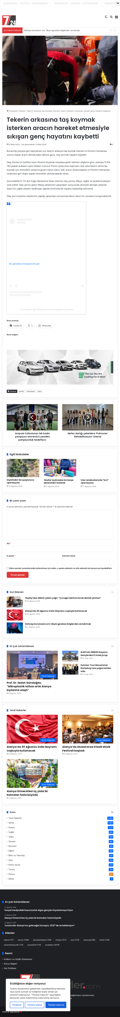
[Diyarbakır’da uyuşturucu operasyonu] (23, 468)
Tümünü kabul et (56, 1005)
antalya (60, 940)
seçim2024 (34, 945)
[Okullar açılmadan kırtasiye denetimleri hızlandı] (60, 468)
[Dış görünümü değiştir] (106, 16)
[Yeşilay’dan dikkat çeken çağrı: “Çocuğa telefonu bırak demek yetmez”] (15, 602)
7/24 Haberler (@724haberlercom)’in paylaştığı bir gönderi (46, 309)
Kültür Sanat (14, 865)
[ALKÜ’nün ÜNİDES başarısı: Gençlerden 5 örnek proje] (70, 656)
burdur (21, 391)
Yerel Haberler (15, 818)
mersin (104, 940)
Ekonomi (12, 846)
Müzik (11, 879)
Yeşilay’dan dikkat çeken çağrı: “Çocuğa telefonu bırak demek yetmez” (63, 598)
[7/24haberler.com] (9, 20)
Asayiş (22, 111)
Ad (9, 543)
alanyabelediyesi (42, 940)
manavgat (89, 940)
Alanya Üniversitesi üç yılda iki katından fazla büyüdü (27, 793)
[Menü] (116, 16)
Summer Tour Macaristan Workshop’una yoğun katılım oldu (95, 668)
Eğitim (11, 851)
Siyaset (12, 841)
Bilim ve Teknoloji (16, 855)
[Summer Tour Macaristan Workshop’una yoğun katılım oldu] (70, 669)
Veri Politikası (10, 968)
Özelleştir (16, 1005)
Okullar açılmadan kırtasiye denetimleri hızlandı (58, 481)
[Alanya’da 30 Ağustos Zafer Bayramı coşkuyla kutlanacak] (15, 614)
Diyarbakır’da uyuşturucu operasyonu (20, 481)
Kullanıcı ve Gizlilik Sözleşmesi (18, 959)
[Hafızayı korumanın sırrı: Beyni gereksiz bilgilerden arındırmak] (15, 627)
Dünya (11, 874)
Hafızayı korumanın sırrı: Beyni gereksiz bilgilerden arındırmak (52, 30)
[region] (38, 995)
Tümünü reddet (34, 1005)
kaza (39, 391)
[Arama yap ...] (111, 16)
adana (9, 940)
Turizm (11, 869)
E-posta (11, 556)
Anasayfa (12, 111)
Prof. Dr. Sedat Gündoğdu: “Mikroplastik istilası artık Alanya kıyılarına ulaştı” (29, 686)
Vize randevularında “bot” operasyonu (95, 481)
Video (11, 837)
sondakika (52, 945)
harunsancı (31, 391)
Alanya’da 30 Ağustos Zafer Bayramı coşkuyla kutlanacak (56, 610)
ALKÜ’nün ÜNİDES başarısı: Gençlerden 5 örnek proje (94, 654)
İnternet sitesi (68, 556)
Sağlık (11, 832)
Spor (10, 860)
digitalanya (14, 1012)
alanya (23, 940)
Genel (11, 823)
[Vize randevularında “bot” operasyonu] (97, 468)
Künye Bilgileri (10, 964)
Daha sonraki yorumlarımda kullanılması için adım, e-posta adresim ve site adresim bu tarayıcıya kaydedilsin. (60, 568)
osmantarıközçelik (13, 945)
